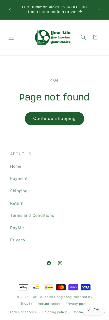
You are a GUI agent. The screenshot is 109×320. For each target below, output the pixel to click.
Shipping (18, 190)
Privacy (18, 240)
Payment (19, 178)
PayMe (17, 227)
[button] (11, 37)
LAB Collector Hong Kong (51, 297)
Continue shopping (54, 118)
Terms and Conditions (32, 215)
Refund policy (49, 304)
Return (17, 203)
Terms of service (23, 312)
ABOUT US (20, 154)
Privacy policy (77, 304)
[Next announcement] (99, 9)
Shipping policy (54, 312)
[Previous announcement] (9, 9)
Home (16, 166)
